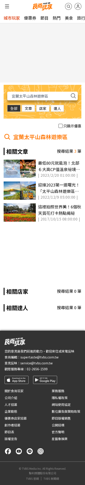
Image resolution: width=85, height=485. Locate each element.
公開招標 (58, 425)
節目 (44, 18)
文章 (28, 108)
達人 (57, 108)
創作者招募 (12, 425)
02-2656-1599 (37, 369)
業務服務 (58, 391)
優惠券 (30, 18)
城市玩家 (12, 18)
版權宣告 (11, 438)
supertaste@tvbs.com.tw (39, 357)
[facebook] (8, 451)
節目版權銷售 (61, 418)
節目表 (9, 432)
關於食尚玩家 (14, 391)
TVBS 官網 (32, 478)
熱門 (57, 18)
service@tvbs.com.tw (36, 363)
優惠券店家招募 (16, 418)
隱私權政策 (60, 397)
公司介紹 (11, 397)
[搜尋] (68, 6)
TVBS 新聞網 (51, 478)
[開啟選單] (7, 6)
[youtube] (18, 451)
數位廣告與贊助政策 (66, 411)
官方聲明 (58, 432)
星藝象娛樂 (60, 438)
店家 (42, 108)
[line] (29, 451)
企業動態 (11, 411)
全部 (13, 108)
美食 (69, 18)
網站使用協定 (61, 404)
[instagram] (40, 451)
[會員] (78, 6)
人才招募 (11, 404)
